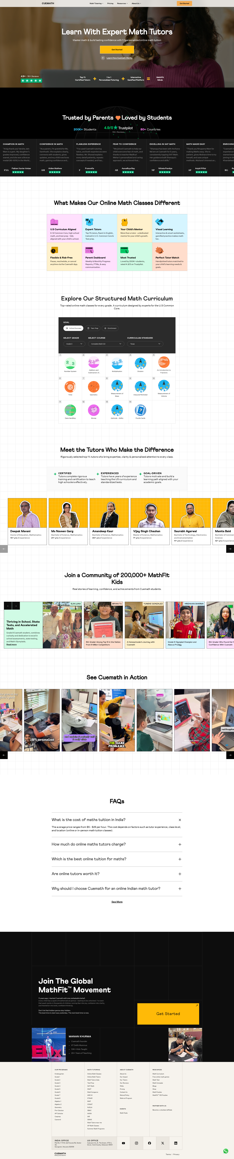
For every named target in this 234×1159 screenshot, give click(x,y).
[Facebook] (149, 1143)
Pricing (110, 3)
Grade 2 (57, 1080)
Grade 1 (57, 1077)
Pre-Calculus (59, 1110)
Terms (168, 1154)
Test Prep (90, 1083)
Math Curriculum (158, 1074)
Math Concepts (158, 1083)
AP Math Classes (93, 1126)
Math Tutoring (96, 3)
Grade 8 (57, 1098)
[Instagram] (136, 1143)
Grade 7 (57, 1095)
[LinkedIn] (175, 1143)
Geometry (58, 1107)
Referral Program (126, 1098)
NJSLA (89, 1107)
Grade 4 (57, 1086)
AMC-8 (89, 1095)
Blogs (154, 1086)
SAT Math (90, 1086)
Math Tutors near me (94, 1123)
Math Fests (123, 1113)
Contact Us (123, 1092)
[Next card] (230, 549)
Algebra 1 (58, 1101)
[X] (162, 1143)
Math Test (156, 1080)
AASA (89, 1113)
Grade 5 (57, 1089)
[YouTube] (123, 1143)
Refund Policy (124, 1095)
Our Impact (123, 1077)
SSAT (89, 1089)
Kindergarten (59, 1074)
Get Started (184, 3)
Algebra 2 (58, 1104)
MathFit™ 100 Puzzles (160, 1095)
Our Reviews (124, 1083)
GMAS (89, 1120)
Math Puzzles (157, 1092)
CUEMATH (48, 3)
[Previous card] (4, 549)
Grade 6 (57, 1092)
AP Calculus (59, 1113)
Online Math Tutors (93, 1077)
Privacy (176, 1154)
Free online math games (161, 1077)
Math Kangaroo (92, 1092)
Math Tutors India (93, 1080)
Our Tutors (123, 1080)
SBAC (89, 1110)
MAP (89, 1101)
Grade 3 (57, 1083)
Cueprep (58, 1117)
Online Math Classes (94, 1074)
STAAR (89, 1098)
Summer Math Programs (95, 1129)
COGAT (90, 1104)
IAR (88, 1117)
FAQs (122, 1086)
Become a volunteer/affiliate (162, 1110)
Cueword (58, 1120)
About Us (123, 1074)
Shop (154, 1089)
